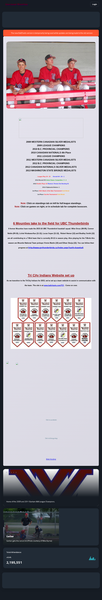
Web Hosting (51, 459)
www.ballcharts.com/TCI (54, 285)
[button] (87, 4)
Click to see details (51, 420)
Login (94, 4)
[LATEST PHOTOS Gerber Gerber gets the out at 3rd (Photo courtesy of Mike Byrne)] (31, 543)
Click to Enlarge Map (51, 438)
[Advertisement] (51, 20)
